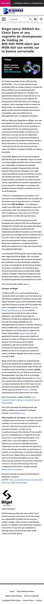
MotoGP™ (26, 390)
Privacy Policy (28, 600)
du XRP (23, 310)
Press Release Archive (25, 591)
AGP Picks (5, 3)
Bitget (16, 84)
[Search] (30, 19)
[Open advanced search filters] (35, 19)
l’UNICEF (38, 378)
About (12, 591)
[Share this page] (40, 19)
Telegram (20, 400)
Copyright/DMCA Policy (11, 600)
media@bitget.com (17, 413)
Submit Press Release (13, 596)
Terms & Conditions (31, 596)
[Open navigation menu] (4, 19)
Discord (36, 400)
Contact (39, 600)
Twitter (12, 400)
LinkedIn (28, 400)
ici (28, 284)
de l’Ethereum (13, 310)
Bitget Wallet (25, 333)
